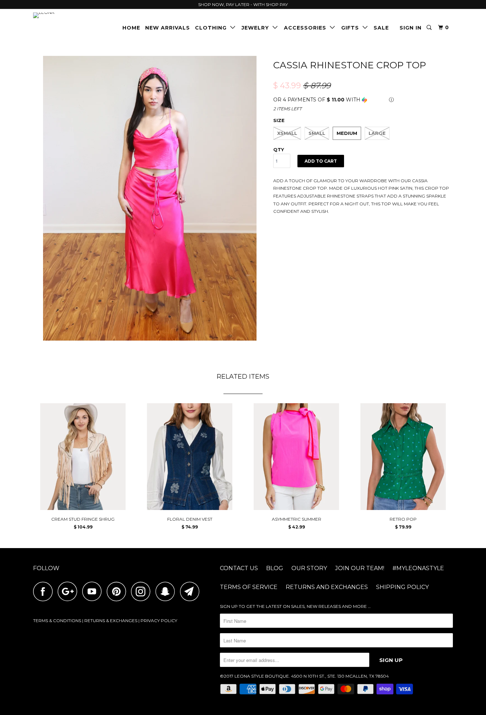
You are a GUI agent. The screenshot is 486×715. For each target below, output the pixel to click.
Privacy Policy (159, 620)
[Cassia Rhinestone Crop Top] (149, 198)
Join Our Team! (359, 568)
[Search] (429, 27)
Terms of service (249, 587)
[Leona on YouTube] (94, 591)
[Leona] (69, 15)
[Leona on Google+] (69, 591)
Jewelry (257, 28)
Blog (274, 568)
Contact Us (239, 568)
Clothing (212, 28)
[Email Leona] (192, 591)
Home (131, 28)
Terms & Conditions (57, 620)
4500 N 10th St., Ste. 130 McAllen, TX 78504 (340, 676)
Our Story (309, 568)
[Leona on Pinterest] (118, 591)
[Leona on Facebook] (45, 591)
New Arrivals (167, 28)
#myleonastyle (418, 568)
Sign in (411, 28)
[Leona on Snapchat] (167, 591)
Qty (278, 149)
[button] (363, 99)
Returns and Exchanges (327, 587)
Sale (381, 28)
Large (377, 133)
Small (316, 133)
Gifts (352, 28)
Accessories (307, 28)
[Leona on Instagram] (142, 591)
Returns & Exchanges (110, 620)
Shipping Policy (402, 587)
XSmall (287, 133)
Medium (347, 133)
